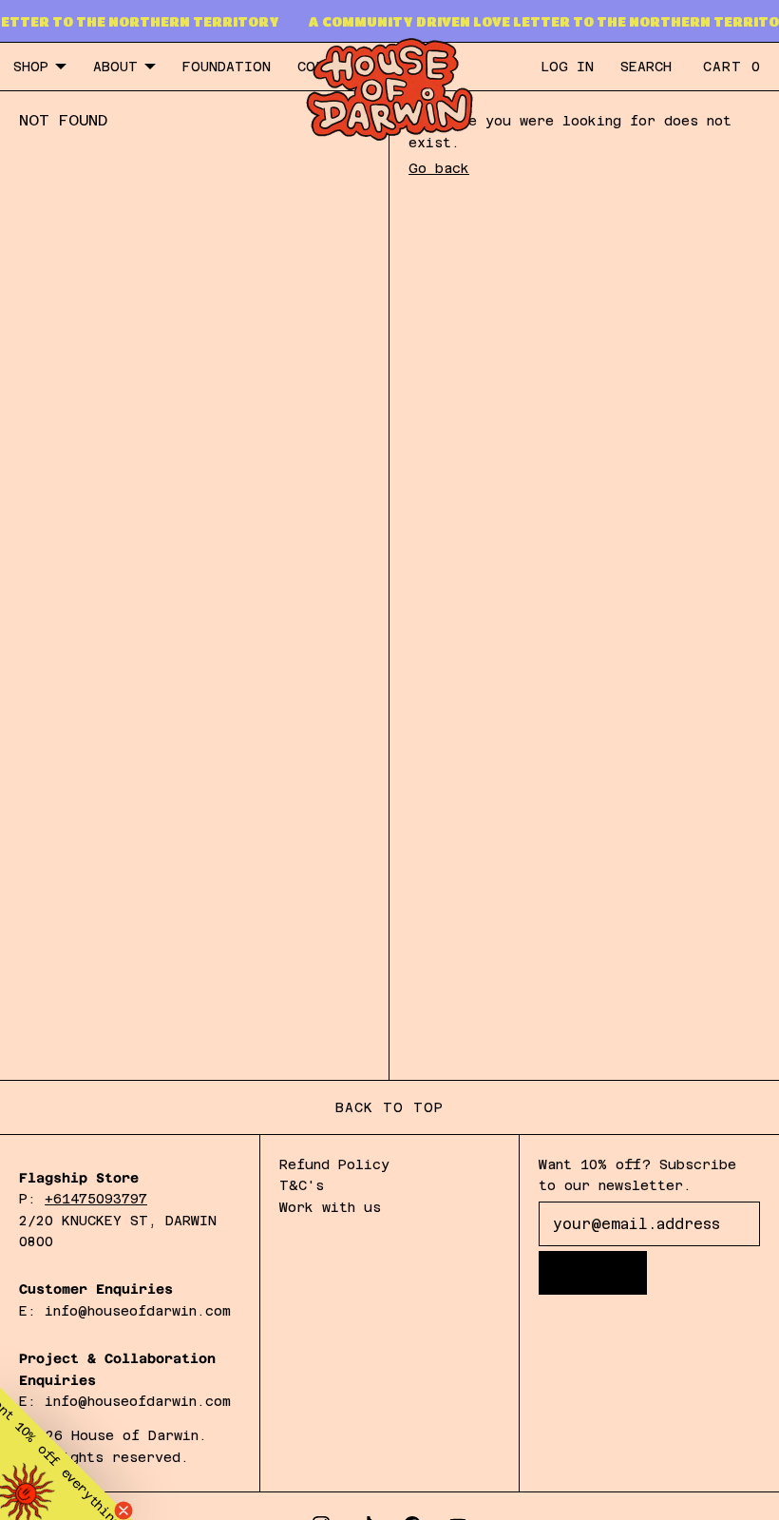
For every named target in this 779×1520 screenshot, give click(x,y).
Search (646, 66)
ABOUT (115, 66)
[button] (66, 1453)
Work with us (330, 1207)
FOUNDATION (226, 66)
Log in (567, 66)
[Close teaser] (123, 1510)
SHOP (30, 66)
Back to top (389, 1107)
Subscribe (595, 1272)
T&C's (301, 1185)
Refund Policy (334, 1164)
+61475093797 (96, 1198)
